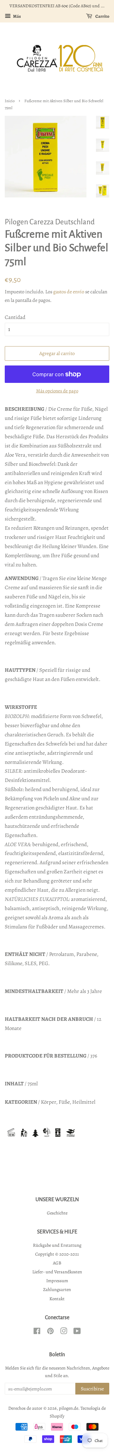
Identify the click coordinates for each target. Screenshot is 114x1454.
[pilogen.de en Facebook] (37, 1332)
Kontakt (57, 1298)
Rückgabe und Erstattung (57, 1245)
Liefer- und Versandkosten (57, 1272)
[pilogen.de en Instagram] (63, 1332)
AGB (57, 1263)
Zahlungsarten (57, 1289)
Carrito (102, 16)
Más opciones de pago (57, 391)
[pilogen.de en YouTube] (77, 1332)
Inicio (10, 100)
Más (16, 16)
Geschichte (57, 1213)
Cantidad (15, 317)
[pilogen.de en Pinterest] (50, 1332)
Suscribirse (92, 1388)
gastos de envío (68, 291)
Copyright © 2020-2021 (57, 1254)
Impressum (57, 1280)
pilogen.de (68, 1408)
